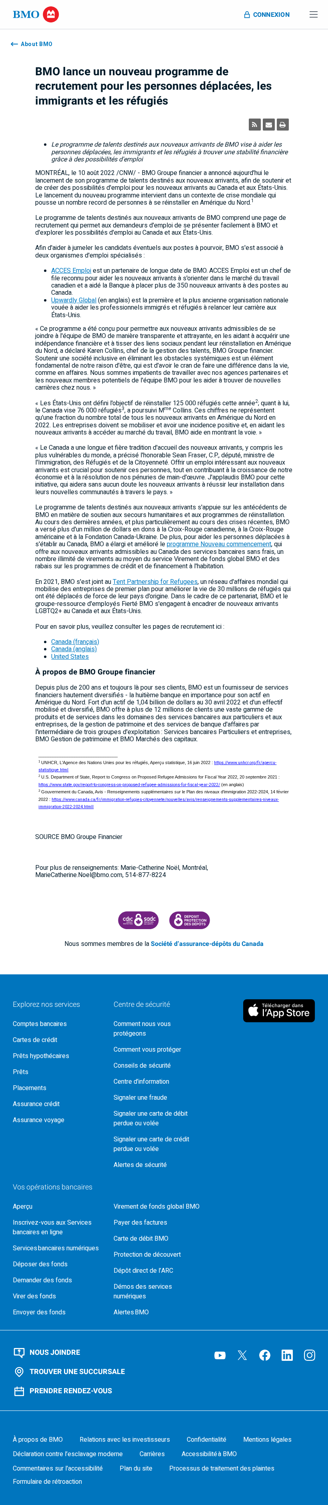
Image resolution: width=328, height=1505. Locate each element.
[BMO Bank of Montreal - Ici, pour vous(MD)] (36, 14)
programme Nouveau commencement (219, 544)
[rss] (255, 125)
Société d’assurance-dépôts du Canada (207, 944)
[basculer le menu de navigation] (313, 14)
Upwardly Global (73, 300)
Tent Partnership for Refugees (155, 582)
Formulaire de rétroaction (47, 1481)
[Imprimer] (283, 125)
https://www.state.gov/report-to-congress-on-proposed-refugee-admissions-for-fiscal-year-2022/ (129, 785)
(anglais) (74, 649)
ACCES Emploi (71, 271)
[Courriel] (269, 125)
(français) (75, 642)
